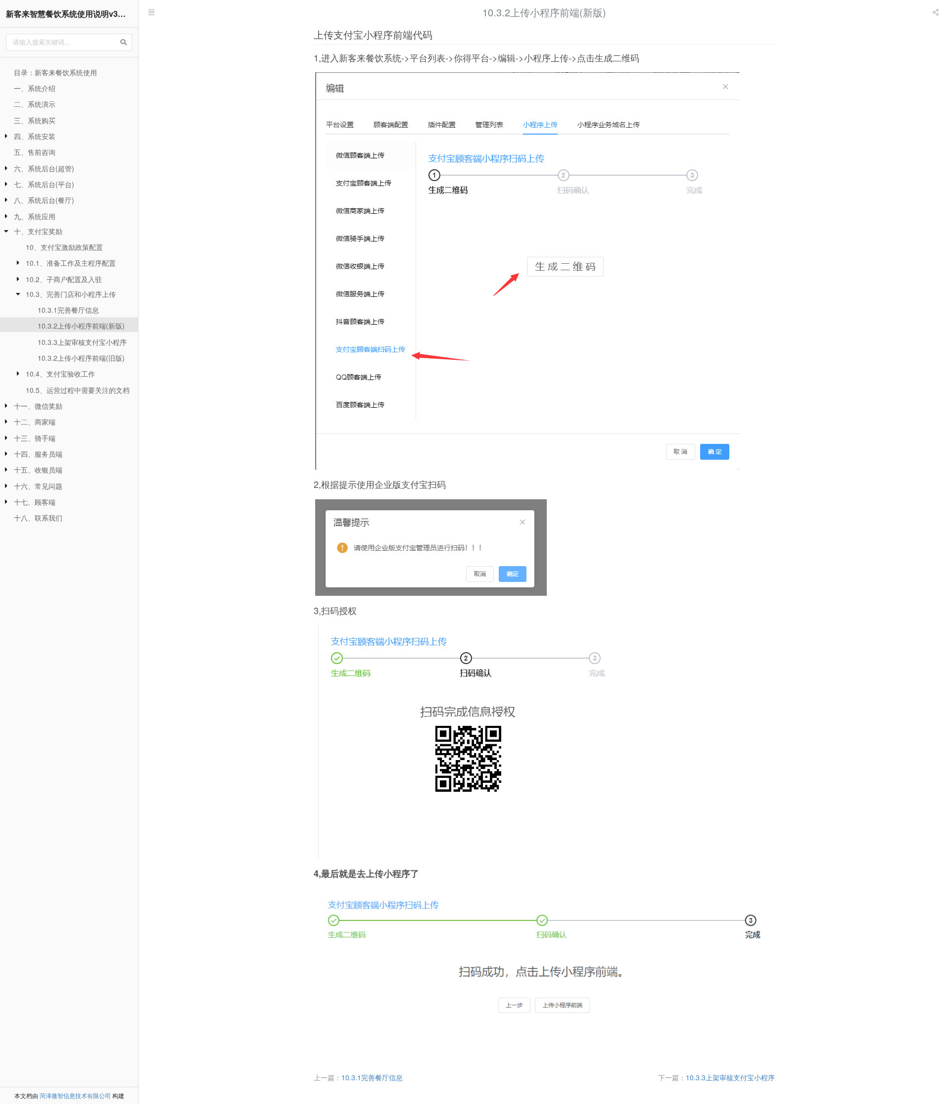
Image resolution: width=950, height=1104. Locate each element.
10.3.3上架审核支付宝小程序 (82, 342)
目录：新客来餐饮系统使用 (55, 72)
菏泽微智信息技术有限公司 (75, 1095)
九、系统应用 (34, 216)
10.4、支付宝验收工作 (60, 374)
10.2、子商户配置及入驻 (64, 279)
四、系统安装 (34, 136)
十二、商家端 (34, 422)
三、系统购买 (34, 120)
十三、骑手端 (34, 438)
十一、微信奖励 (38, 406)
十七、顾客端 (34, 502)
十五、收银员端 (38, 470)
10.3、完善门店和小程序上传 (71, 294)
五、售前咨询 (34, 152)
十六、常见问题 (38, 486)
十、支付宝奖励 (38, 231)
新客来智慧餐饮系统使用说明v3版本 (70, 13)
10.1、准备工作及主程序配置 (71, 263)
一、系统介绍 (34, 88)
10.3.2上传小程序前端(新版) (81, 326)
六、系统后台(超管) (44, 168)
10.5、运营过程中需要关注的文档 (78, 390)
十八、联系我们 (38, 518)
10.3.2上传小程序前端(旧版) (81, 358)
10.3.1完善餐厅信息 (68, 310)
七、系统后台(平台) (44, 184)
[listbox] (937, 12)
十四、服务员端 (38, 454)
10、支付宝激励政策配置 (64, 247)
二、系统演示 (34, 104)
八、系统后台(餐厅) (44, 200)
